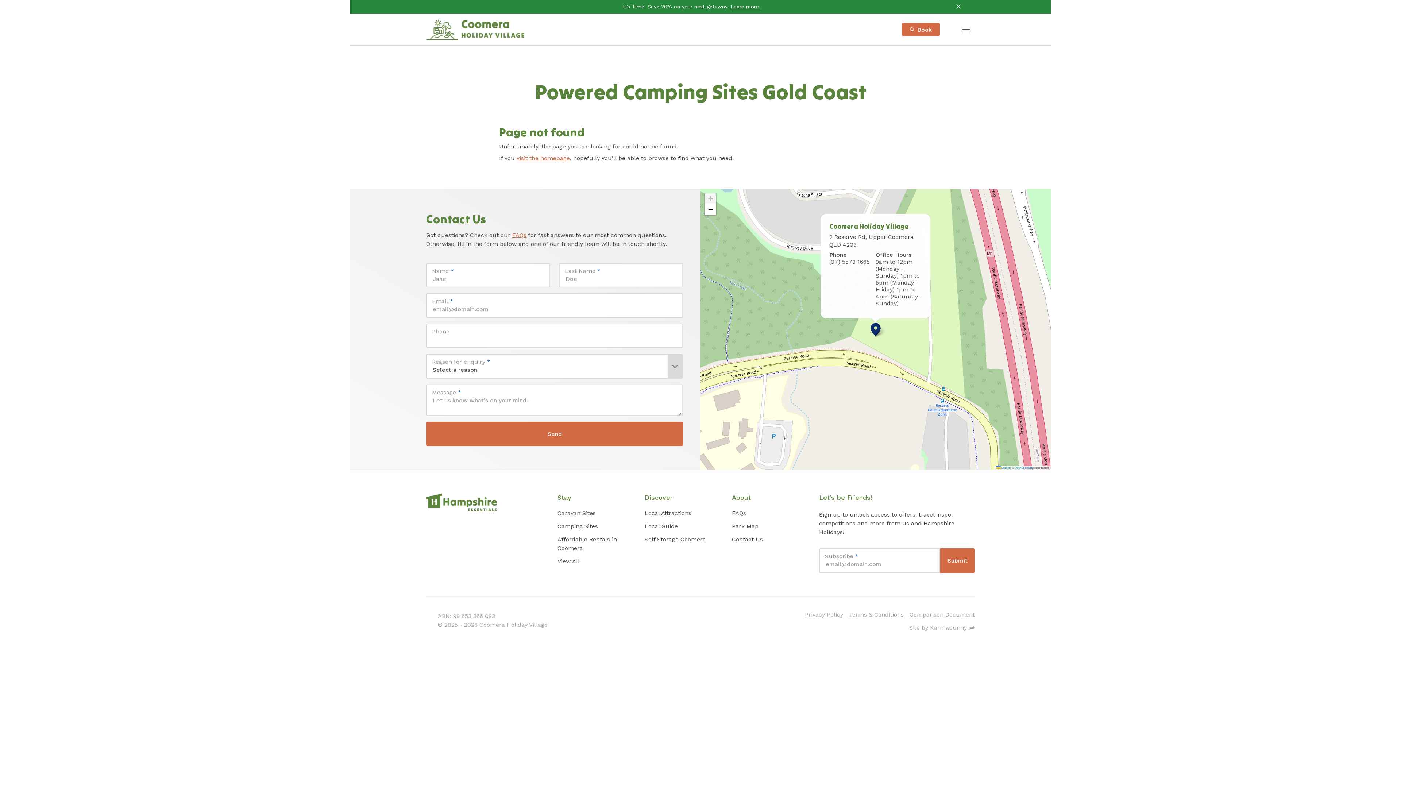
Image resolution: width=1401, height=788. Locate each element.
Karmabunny (948, 627)
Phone (440, 331)
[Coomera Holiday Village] (475, 29)
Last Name (583, 270)
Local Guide (661, 526)
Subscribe (841, 556)
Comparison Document (942, 614)
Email (442, 301)
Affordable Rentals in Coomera (587, 544)
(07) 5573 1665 (849, 261)
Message (446, 392)
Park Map (745, 526)
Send (555, 433)
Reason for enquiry (461, 361)
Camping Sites (577, 526)
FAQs (519, 235)
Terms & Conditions (876, 614)
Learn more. (745, 6)
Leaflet (1005, 468)
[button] (876, 329)
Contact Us (747, 539)
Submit (957, 560)
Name (443, 270)
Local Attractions (668, 513)
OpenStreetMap (1024, 468)
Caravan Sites (576, 513)
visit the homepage (543, 158)
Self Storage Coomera (675, 539)
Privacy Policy (824, 614)
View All (568, 561)
